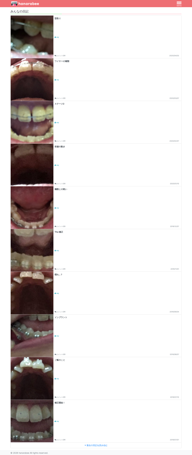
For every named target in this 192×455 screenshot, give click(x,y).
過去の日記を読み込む (97, 445)
